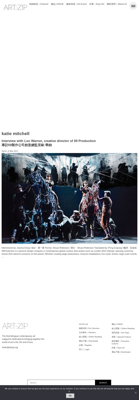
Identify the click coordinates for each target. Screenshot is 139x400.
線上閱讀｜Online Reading (90, 337)
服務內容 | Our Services (89, 328)
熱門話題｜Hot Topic (120, 333)
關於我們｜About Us (117, 4)
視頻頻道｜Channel (38, 4)
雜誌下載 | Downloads (121, 352)
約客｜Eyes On (96, 4)
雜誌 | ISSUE (57, 4)
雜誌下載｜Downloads (88, 341)
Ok (70, 396)
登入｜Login (84, 349)
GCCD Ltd (83, 324)
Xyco (4, 151)
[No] (135, 392)
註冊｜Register (85, 345)
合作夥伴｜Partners (87, 332)
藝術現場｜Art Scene (76, 4)
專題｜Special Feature (121, 337)
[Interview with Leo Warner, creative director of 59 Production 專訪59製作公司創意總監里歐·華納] (69, 243)
